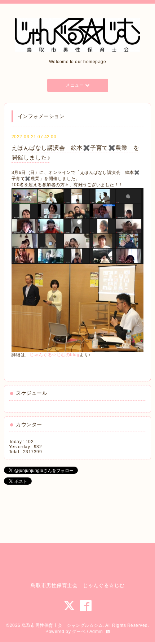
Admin (96, 631)
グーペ (79, 631)
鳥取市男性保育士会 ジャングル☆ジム (62, 625)
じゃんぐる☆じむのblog (55, 354)
